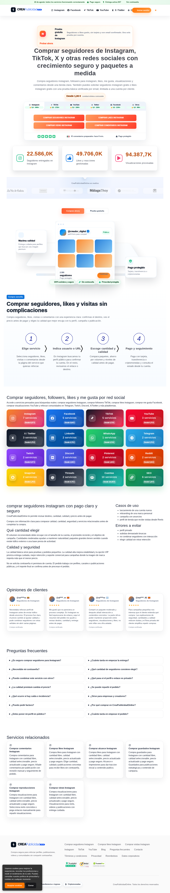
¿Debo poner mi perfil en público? (28, 714)
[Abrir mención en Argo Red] (134, 191)
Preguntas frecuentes (120, 849)
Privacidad (96, 856)
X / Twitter (120, 10)
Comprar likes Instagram (111, 118)
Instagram (59, 10)
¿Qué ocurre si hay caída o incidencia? (31, 696)
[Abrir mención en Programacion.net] (106, 191)
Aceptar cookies (14, 885)
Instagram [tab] (36, 106)
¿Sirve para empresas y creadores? (108, 696)
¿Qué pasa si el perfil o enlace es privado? (111, 678)
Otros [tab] (137, 106)
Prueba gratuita (97, 211)
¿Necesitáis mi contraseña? (25, 669)
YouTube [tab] (76, 106)
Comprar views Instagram (59, 125)
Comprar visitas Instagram (137, 844)
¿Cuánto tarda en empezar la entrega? (109, 660)
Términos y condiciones (76, 856)
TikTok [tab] (55, 106)
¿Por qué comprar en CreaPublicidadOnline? (113, 705)
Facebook (76, 10)
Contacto (138, 849)
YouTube (104, 10)
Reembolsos (112, 856)
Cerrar (31, 885)
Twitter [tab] (96, 106)
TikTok (90, 10)
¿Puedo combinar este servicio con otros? (32, 678)
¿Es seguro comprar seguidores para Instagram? (36, 660)
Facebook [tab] (117, 106)
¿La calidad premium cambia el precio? (31, 687)
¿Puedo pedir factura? (22, 705)
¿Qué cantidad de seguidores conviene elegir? (113, 669)
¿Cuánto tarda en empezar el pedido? (109, 714)
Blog (103, 849)
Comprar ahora (73, 211)
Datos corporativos (130, 856)
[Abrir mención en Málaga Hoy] (78, 191)
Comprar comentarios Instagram (111, 125)
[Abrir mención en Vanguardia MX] (22, 191)
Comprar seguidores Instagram (59, 118)
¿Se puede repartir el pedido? (105, 687)
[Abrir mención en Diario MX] (50, 191)
